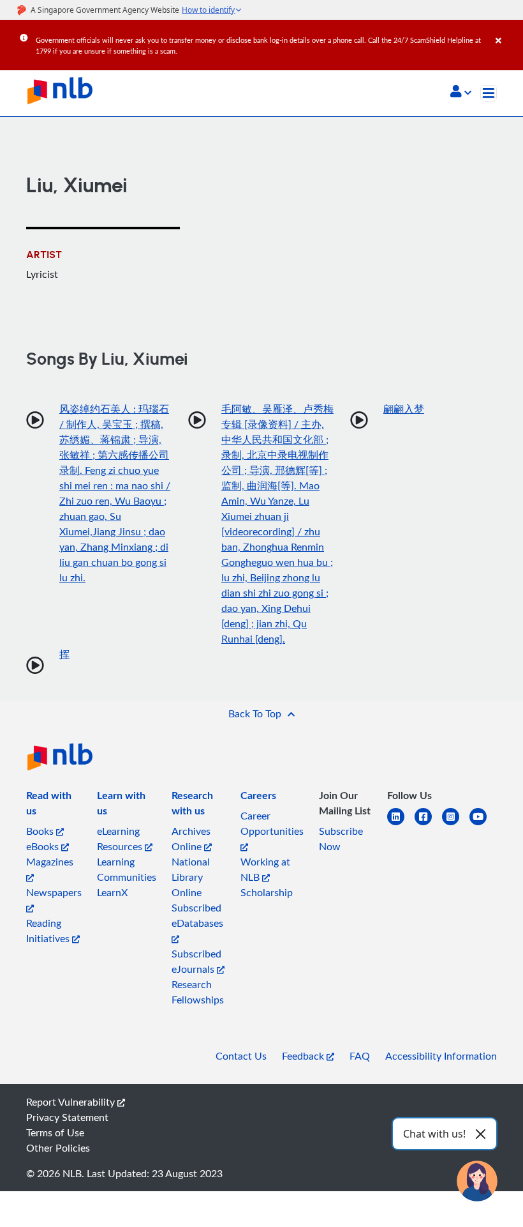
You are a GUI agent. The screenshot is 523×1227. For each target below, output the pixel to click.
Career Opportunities (272, 823)
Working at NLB (265, 869)
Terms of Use (55, 1132)
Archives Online (191, 838)
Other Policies (58, 1148)
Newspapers (54, 892)
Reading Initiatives (49, 930)
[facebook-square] (428, 824)
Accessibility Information (441, 1056)
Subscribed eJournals (196, 961)
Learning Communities (126, 869)
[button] (460, 92)
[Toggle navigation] (488, 93)
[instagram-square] (455, 824)
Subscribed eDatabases (197, 915)
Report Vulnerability (71, 1102)
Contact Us (241, 1056)
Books (41, 831)
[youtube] (483, 824)
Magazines (49, 862)
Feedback (304, 1056)
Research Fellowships (198, 992)
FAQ (360, 1056)
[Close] (507, 31)
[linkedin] (401, 824)
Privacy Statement (67, 1117)
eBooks (43, 846)
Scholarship (266, 892)
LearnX (112, 892)
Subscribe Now (341, 838)
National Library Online (191, 877)
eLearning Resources (121, 838)
